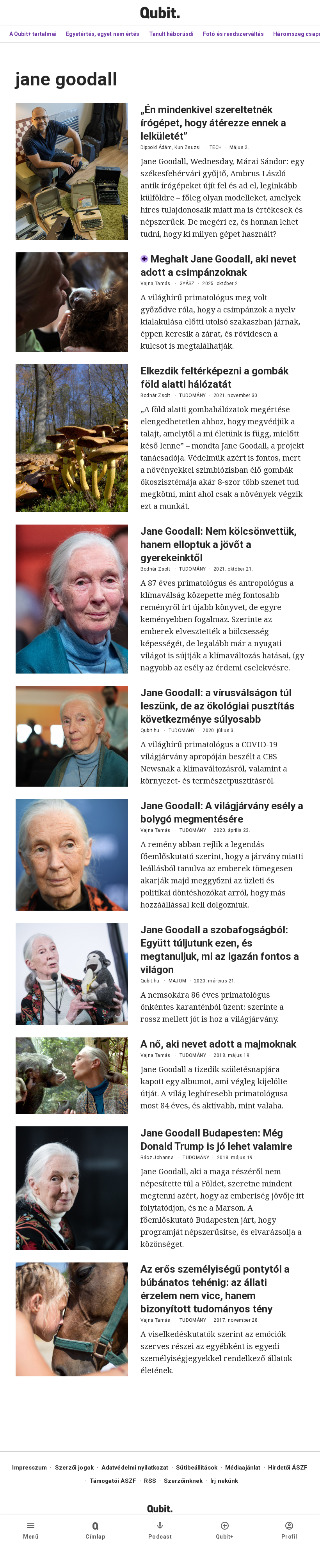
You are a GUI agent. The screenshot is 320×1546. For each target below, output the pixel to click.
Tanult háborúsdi (171, 34)
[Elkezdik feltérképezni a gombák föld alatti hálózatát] (72, 438)
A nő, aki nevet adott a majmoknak (218, 1044)
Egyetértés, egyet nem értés (103, 34)
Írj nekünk (224, 1480)
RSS (150, 1480)
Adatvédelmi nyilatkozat (134, 1467)
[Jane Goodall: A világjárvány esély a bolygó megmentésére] (72, 855)
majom (178, 981)
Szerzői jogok (74, 1467)
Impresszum (29, 1467)
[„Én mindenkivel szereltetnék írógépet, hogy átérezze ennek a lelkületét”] (72, 171)
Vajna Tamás (155, 283)
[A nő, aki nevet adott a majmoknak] (72, 1075)
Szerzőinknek (183, 1480)
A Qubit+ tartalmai (33, 34)
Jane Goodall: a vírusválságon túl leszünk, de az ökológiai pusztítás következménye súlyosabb (217, 706)
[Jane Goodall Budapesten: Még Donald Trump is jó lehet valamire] (72, 1188)
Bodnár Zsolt (155, 395)
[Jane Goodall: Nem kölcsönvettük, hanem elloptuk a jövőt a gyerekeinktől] (72, 599)
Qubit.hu (150, 730)
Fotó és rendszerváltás (233, 34)
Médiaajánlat (242, 1467)
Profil (289, 1537)
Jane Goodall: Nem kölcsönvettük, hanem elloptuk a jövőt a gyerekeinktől (218, 544)
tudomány (192, 395)
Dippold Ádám (156, 147)
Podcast (160, 1537)
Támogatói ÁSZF (113, 1480)
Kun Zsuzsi (187, 147)
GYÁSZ (187, 283)
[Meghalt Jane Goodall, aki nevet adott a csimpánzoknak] (72, 302)
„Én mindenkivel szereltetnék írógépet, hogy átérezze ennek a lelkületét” (213, 123)
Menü (30, 1537)
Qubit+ (225, 1537)
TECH (216, 147)
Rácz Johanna (157, 1157)
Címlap (95, 1537)
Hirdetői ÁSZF (288, 1467)
